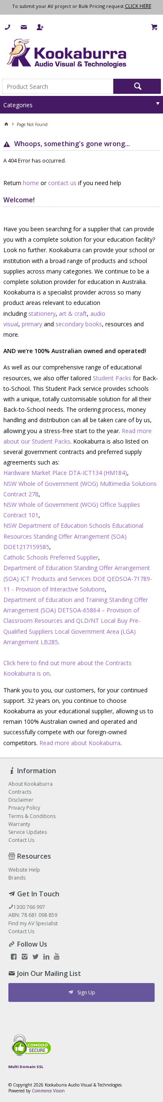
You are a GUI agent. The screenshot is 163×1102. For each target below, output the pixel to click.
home (31, 183)
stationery (42, 313)
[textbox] (57, 86)
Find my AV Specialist (33, 923)
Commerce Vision (48, 1091)
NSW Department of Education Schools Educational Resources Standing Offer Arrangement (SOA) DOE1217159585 (73, 535)
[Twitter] (35, 957)
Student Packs (112, 378)
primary (32, 324)
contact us (62, 183)
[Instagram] (24, 957)
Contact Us (21, 931)
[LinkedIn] (46, 957)
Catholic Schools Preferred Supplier (50, 557)
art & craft (73, 313)
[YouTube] (57, 957)
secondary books (79, 324)
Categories (18, 105)
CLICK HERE (138, 6)
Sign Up (86, 992)
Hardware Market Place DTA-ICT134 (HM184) (65, 473)
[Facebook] (13, 957)
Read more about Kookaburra (79, 743)
